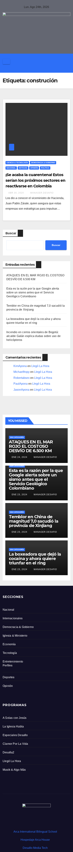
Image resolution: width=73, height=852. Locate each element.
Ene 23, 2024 (19, 494)
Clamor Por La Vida (15, 743)
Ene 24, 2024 (19, 457)
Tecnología (10, 652)
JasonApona (21, 389)
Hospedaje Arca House (35, 839)
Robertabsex (21, 377)
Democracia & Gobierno (43, 163)
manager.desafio (42, 193)
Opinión (34, 168)
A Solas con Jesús (14, 717)
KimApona (20, 366)
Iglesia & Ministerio (15, 635)
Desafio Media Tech (35, 847)
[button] (72, 68)
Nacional (11, 168)
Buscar (10, 233)
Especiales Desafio (15, 735)
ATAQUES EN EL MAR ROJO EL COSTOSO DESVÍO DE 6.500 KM (31, 446)
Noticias (23, 168)
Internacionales (13, 618)
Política (45, 168)
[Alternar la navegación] (6, 61)
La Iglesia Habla (13, 726)
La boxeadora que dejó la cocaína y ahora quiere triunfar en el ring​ (35, 558)
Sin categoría (17, 437)
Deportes (9, 677)
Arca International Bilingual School (35, 831)
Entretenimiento (13, 661)
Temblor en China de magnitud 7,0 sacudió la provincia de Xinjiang (33, 521)
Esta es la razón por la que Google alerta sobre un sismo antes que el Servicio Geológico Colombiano (32, 292)
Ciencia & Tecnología (17, 163)
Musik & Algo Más (14, 769)
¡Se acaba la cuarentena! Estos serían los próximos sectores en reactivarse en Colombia (35, 180)
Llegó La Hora (40, 366)
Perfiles (8, 665)
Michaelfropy (21, 371)
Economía (9, 644)
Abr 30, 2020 (16, 193)
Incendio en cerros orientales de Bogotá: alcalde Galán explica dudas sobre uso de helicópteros (33, 336)
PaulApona (20, 383)
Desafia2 (8, 752)
